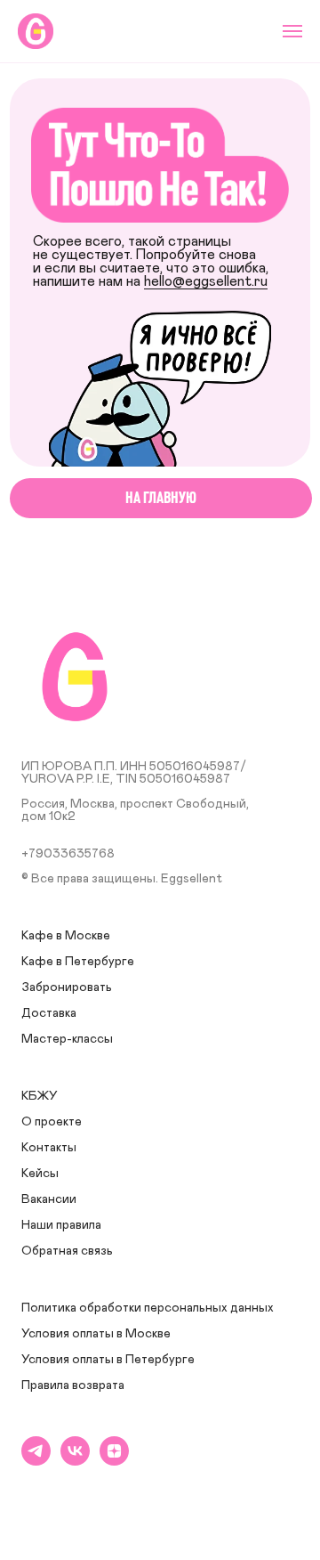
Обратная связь (67, 1251)
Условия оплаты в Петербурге (108, 1359)
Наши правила (61, 1225)
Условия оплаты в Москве (96, 1334)
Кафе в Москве (65, 936)
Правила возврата (72, 1385)
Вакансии (48, 1199)
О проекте (51, 1122)
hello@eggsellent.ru (206, 281)
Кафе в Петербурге (77, 961)
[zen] (114, 1460)
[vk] (75, 1460)
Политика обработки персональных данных (147, 1308)
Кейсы (40, 1173)
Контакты (48, 1148)
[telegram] (36, 1460)
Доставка (48, 1013)
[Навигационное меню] (292, 31)
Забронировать (66, 987)
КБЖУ (39, 1096)
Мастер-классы (67, 1039)
